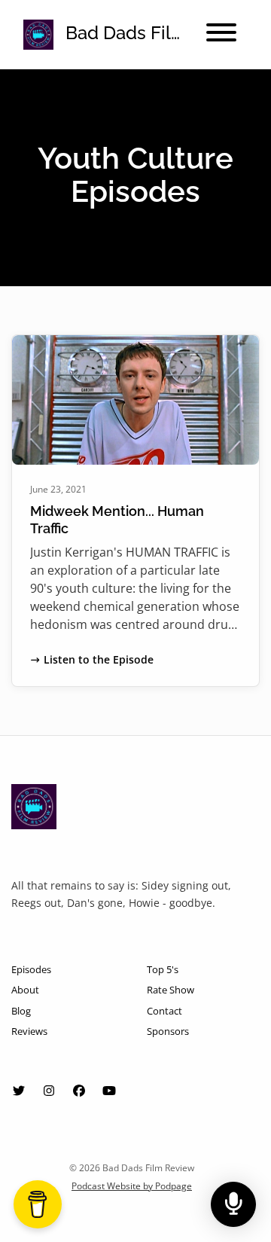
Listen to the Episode (99, 659)
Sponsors (168, 1031)
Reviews (29, 1031)
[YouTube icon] (109, 1090)
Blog (21, 1011)
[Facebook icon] (79, 1090)
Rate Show (170, 989)
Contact (164, 1011)
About (25, 989)
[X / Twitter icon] (18, 1090)
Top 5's (162, 969)
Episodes (31, 969)
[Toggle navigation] (221, 34)
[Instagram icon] (48, 1090)
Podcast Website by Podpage (132, 1185)
